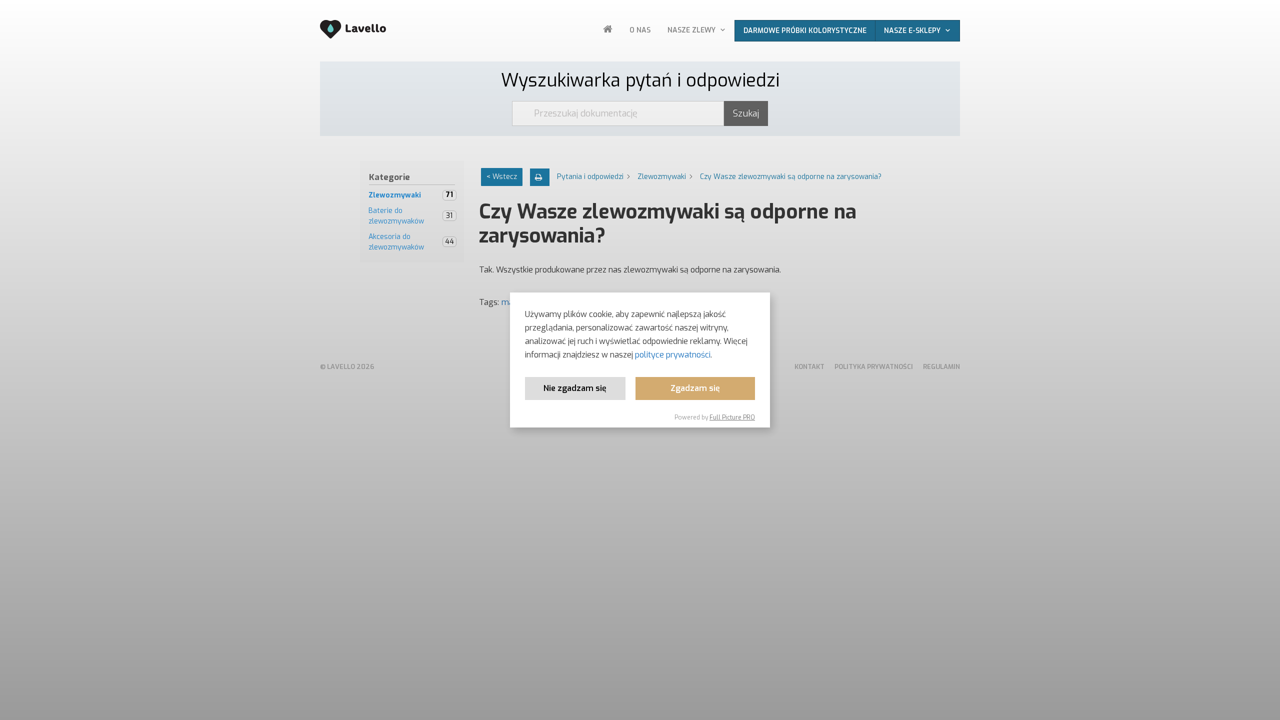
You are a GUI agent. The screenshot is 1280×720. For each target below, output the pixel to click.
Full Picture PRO (732, 418)
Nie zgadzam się (575, 388)
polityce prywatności (672, 355)
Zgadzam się (695, 388)
